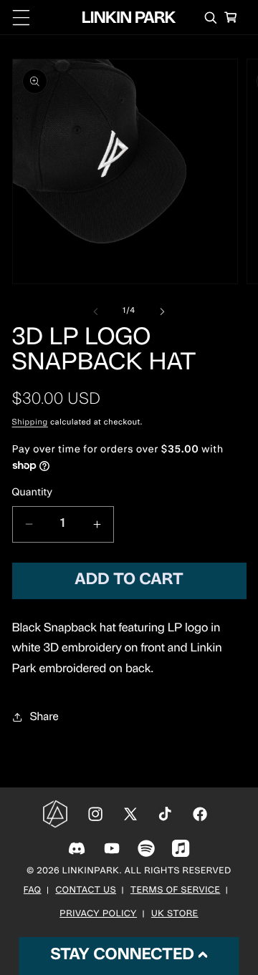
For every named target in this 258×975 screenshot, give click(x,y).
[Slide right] (162, 311)
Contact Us (85, 891)
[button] (21, 17)
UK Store (175, 915)
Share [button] (44, 717)
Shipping (30, 423)
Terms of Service (175, 891)
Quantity (32, 493)
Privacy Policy (98, 915)
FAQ (33, 891)
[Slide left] (96, 311)
